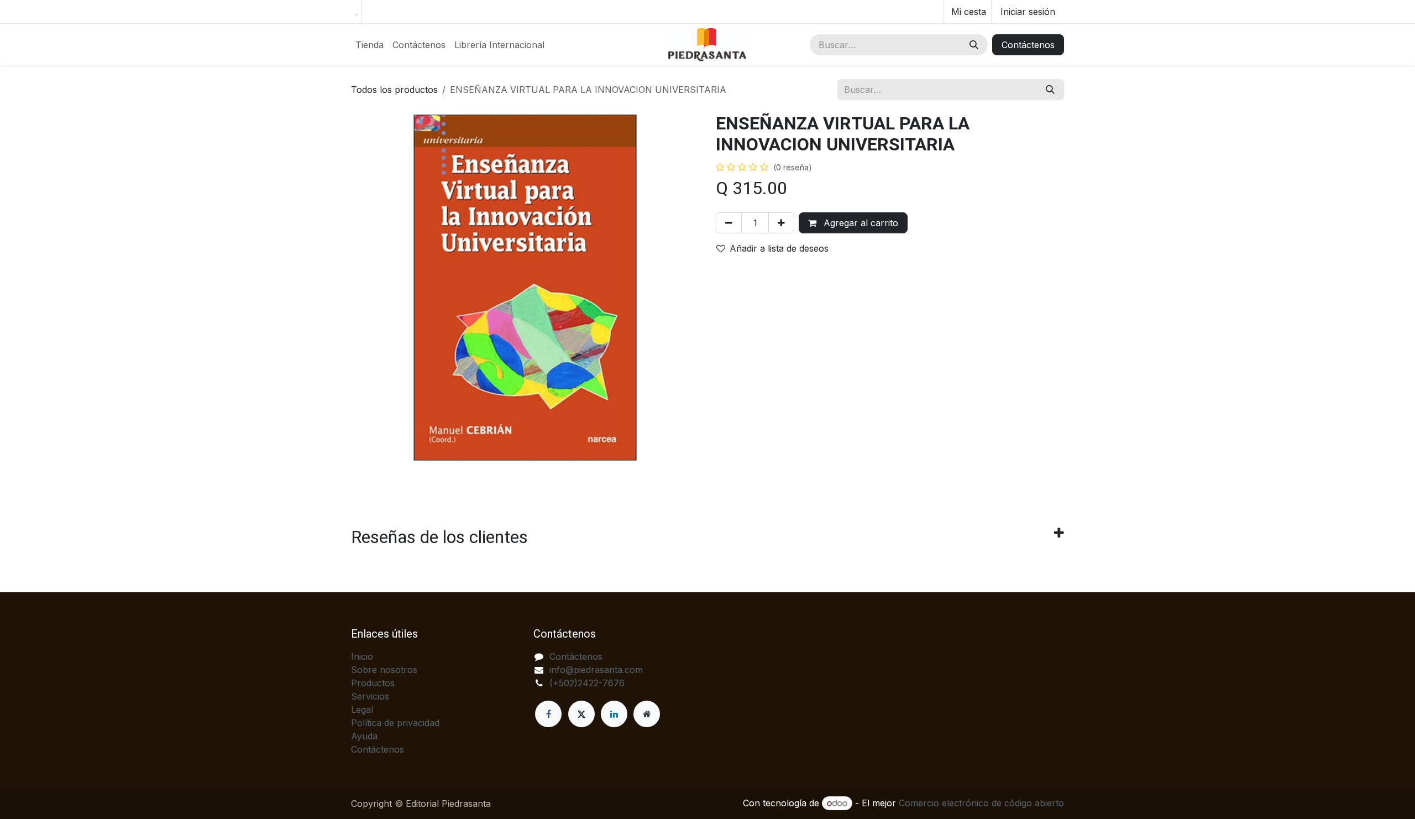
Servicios (370, 696)
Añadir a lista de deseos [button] (779, 248)
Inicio (362, 656)
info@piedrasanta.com (596, 669)
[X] (581, 714)
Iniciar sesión (1027, 11)
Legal (362, 709)
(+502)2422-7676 (587, 682)
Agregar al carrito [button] (859, 222)
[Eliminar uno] (729, 222)
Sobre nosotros (384, 669)
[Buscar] (974, 44)
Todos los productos (394, 89)
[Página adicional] (646, 714)
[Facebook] (548, 714)
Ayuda (364, 736)
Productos (373, 682)
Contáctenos (1028, 44)
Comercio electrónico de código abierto (981, 802)
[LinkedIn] (614, 714)
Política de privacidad (395, 722)
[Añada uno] (781, 222)
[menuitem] (369, 45)
